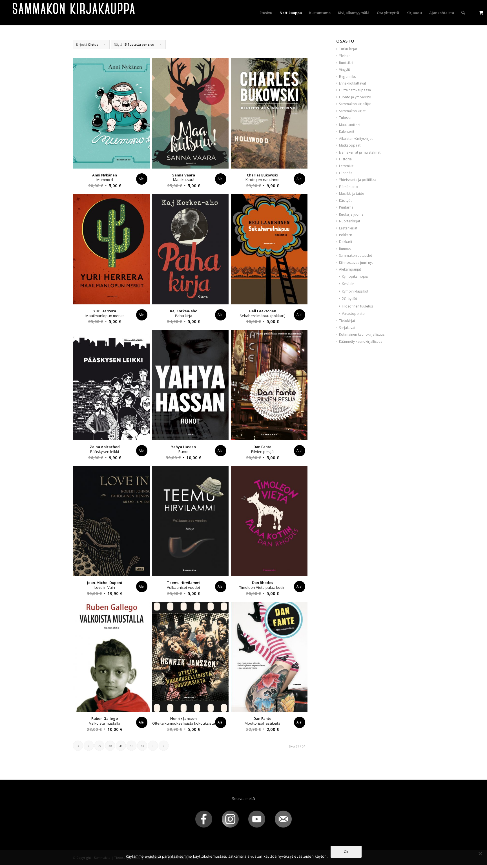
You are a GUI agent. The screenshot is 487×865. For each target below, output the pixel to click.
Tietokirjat (347, 320)
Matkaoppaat (349, 145)
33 (142, 746)
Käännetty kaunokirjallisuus (360, 341)
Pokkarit (345, 235)
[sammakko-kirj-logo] (74, 12)
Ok (346, 851)
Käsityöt (345, 200)
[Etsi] (463, 12)
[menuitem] (266, 12)
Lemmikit (346, 165)
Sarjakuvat (347, 327)
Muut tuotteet (349, 124)
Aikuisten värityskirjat (356, 138)
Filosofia (346, 173)
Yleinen (345, 55)
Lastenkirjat (348, 228)
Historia (345, 159)
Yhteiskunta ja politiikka (357, 179)
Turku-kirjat (348, 49)
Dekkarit (345, 241)
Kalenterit (346, 131)
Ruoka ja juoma (351, 214)
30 (110, 746)
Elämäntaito (348, 186)
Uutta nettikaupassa (355, 90)
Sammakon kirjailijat (355, 103)
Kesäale (348, 283)
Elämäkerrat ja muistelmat (359, 152)
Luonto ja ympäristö (355, 97)
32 (131, 746)
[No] (480, 853)
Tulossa (345, 117)
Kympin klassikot (355, 291)
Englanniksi (348, 76)
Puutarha (346, 207)
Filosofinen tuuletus (357, 306)
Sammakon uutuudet (355, 255)
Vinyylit (344, 69)
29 (99, 746)
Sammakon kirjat (352, 111)
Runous (345, 248)
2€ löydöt (349, 298)
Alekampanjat (350, 269)
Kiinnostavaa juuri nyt (356, 262)
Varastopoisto (353, 313)
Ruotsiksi (346, 62)
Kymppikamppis (355, 276)
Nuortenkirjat (349, 221)
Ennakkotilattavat (352, 83)
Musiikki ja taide (351, 193)
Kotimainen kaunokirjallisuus (361, 334)
